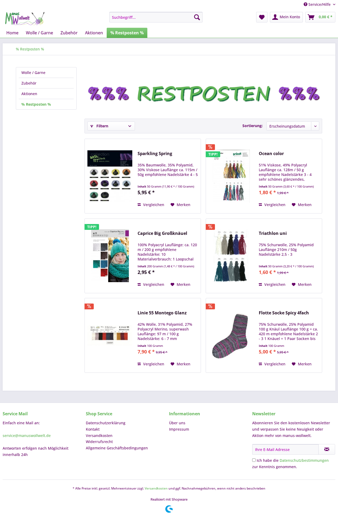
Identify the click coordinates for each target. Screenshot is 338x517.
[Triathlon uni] (231, 256)
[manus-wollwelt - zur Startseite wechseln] (24, 18)
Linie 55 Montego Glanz (162, 313)
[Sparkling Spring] (109, 176)
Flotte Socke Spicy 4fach (284, 313)
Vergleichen (153, 204)
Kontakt (93, 429)
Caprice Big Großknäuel (162, 233)
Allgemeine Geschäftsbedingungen (117, 447)
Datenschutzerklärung (105, 422)
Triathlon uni (273, 233)
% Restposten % (36, 104)
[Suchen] (197, 17)
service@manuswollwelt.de (27, 435)
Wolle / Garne (33, 72)
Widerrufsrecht (99, 441)
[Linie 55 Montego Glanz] (109, 335)
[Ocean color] (231, 176)
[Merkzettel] (261, 17)
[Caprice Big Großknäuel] (109, 256)
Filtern (101, 125)
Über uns (177, 422)
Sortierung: (252, 125)
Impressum (179, 429)
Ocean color (271, 153)
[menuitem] (156, 17)
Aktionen (29, 93)
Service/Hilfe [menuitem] (319, 4)
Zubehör (28, 83)
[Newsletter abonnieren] (326, 449)
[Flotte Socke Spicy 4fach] (231, 335)
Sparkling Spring (155, 153)
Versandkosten (99, 435)
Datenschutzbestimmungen (304, 460)
